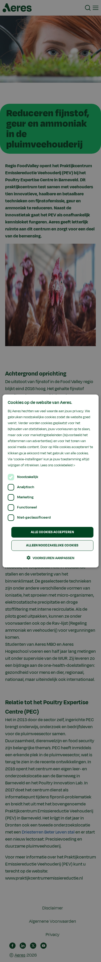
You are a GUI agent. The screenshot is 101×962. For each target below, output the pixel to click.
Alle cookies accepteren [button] (52, 532)
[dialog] (51, 481)
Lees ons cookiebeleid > (57, 465)
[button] (50, 558)
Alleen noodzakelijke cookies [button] (52, 545)
